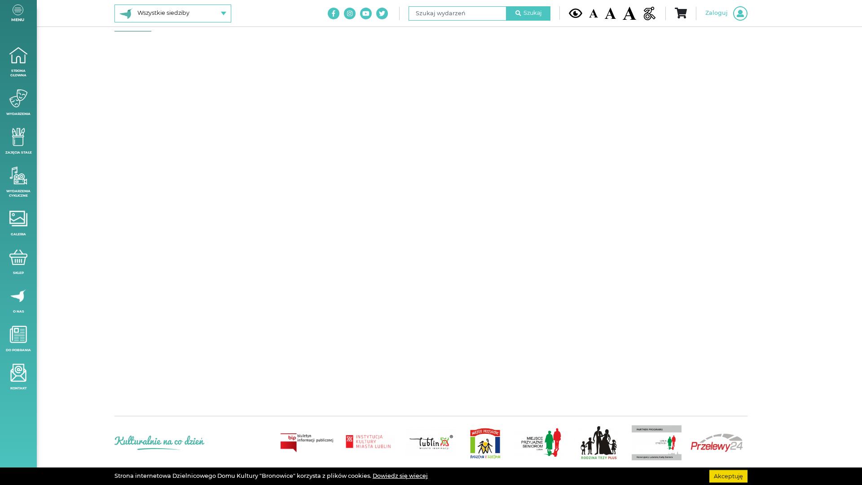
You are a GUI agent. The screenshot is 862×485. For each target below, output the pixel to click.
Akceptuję (728, 475)
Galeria (18, 234)
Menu (17, 19)
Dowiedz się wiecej (400, 475)
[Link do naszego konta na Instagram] (350, 13)
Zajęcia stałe (18, 152)
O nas (18, 311)
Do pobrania (18, 350)
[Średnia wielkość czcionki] (610, 13)
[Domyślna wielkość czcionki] (593, 13)
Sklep (18, 273)
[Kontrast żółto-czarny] (575, 13)
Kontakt (18, 388)
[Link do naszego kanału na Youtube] (366, 13)
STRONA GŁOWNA (18, 73)
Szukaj (532, 12)
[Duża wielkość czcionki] (629, 13)
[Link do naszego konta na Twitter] (382, 13)
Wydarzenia (18, 114)
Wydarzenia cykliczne (18, 193)
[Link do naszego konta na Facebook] (333, 13)
